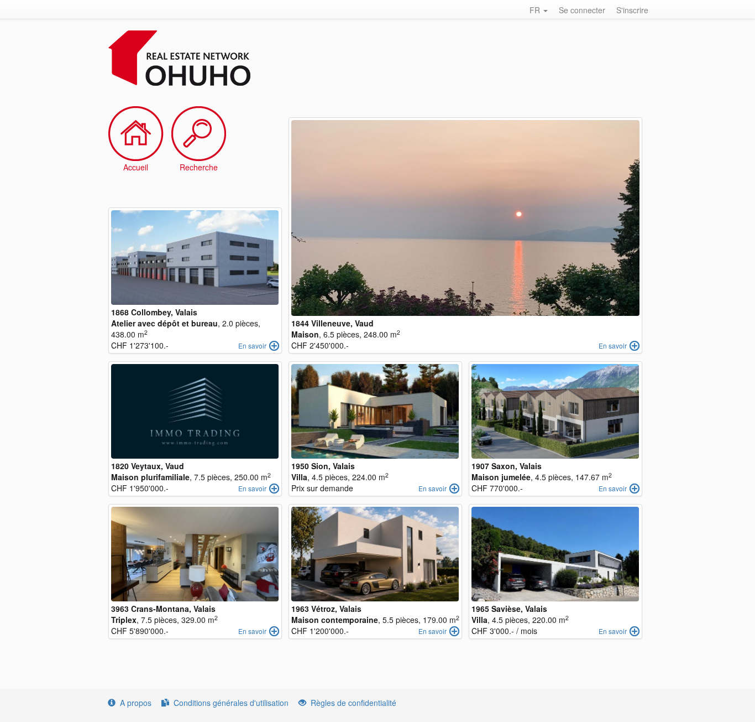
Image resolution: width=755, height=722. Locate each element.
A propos (135, 702)
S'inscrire (632, 9)
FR (535, 9)
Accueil (135, 167)
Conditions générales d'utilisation (231, 702)
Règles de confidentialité (353, 702)
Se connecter (582, 9)
